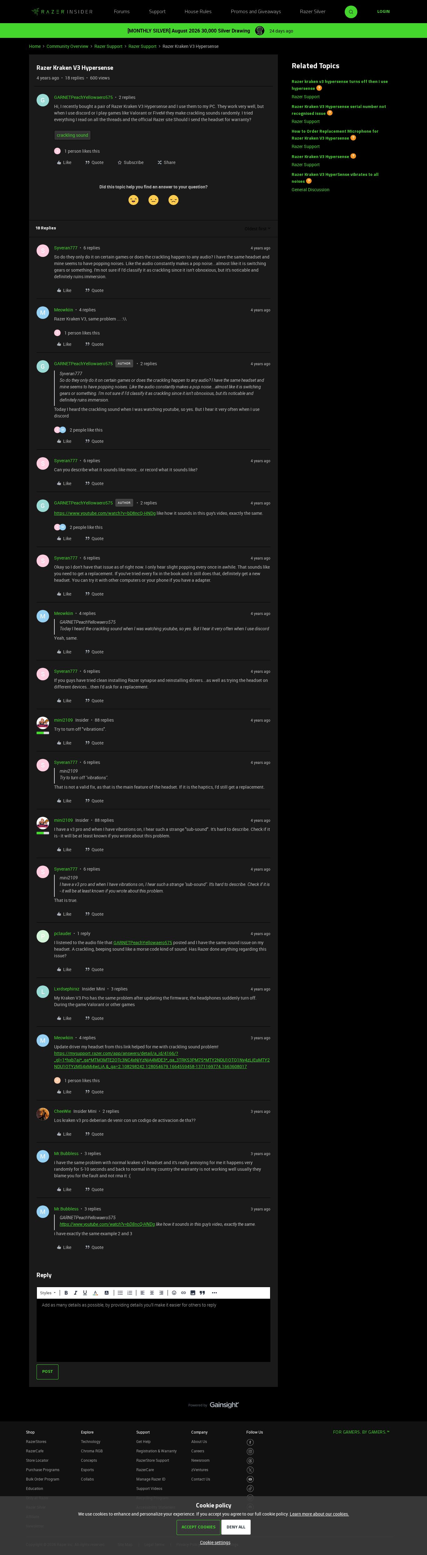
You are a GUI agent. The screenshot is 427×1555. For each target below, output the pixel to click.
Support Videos (149, 1488)
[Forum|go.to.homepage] (62, 12)
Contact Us (200, 1478)
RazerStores (36, 1441)
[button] (383, 12)
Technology (90, 1441)
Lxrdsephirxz (66, 989)
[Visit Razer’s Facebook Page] (250, 1442)
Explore (87, 1432)
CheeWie (62, 1111)
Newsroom (200, 1460)
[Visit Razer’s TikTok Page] (250, 1488)
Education (34, 1488)
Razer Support (108, 46)
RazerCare (145, 1469)
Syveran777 (66, 248)
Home (35, 46)
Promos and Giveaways (256, 11)
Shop (30, 1432)
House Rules (198, 11)
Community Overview (67, 46)
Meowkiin (63, 310)
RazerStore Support (152, 1460)
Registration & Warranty (156, 1450)
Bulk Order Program (42, 1478)
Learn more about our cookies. (319, 1514)
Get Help (143, 1441)
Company (199, 1432)
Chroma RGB (92, 1450)
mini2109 (63, 720)
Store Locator (37, 1460)
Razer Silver (312, 11)
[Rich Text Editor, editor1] (153, 1330)
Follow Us (254, 1432)
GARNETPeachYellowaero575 (83, 97)
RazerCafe (34, 1450)
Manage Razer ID (150, 1478)
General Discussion (310, 189)
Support (157, 11)
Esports (87, 1469)
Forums (122, 11)
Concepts (89, 1460)
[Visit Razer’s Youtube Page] (250, 1479)
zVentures (199, 1469)
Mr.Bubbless (66, 1153)
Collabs (87, 1478)
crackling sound (72, 135)
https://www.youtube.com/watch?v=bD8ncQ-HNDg (105, 513)
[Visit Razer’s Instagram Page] (250, 1451)
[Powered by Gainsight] (213, 1406)
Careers (197, 1450)
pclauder (62, 933)
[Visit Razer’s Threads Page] (250, 1461)
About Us (199, 1441)
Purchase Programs (42, 1469)
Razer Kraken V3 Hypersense (320, 157)
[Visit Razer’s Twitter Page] (250, 1470)
